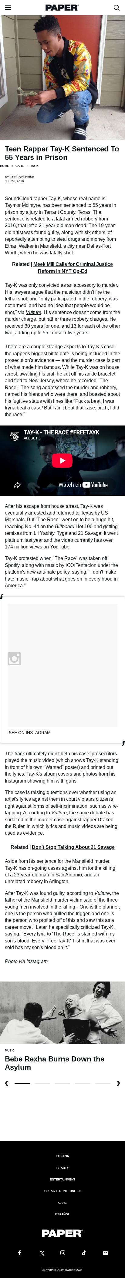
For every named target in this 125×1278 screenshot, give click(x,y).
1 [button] (42, 1083)
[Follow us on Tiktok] (84, 1253)
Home (4, 165)
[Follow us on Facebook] (19, 1253)
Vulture (33, 312)
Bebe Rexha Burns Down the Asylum (54, 1063)
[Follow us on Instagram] (62, 1253)
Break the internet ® (62, 1191)
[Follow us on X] (41, 1253)
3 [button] (82, 1083)
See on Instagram (30, 732)
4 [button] (102, 1083)
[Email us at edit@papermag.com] (105, 1253)
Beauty (62, 1168)
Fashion (62, 1156)
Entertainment (62, 1179)
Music (10, 1050)
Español (62, 1214)
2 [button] (62, 1083)
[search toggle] (116, 8)
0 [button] (22, 1083)
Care (19, 165)
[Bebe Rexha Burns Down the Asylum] (62, 1012)
